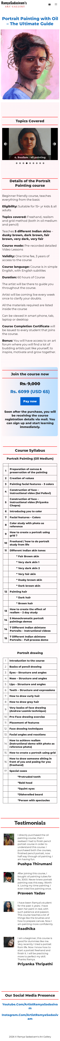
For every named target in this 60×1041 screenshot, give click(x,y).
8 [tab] (40, 163)
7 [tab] (37, 163)
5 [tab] (30, 163)
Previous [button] (5, 144)
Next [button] (54, 144)
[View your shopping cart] (49, 4)
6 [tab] (33, 163)
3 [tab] (23, 163)
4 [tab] (27, 163)
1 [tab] (16, 163)
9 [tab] (43, 163)
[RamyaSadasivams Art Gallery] (14, 4)
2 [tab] (20, 163)
